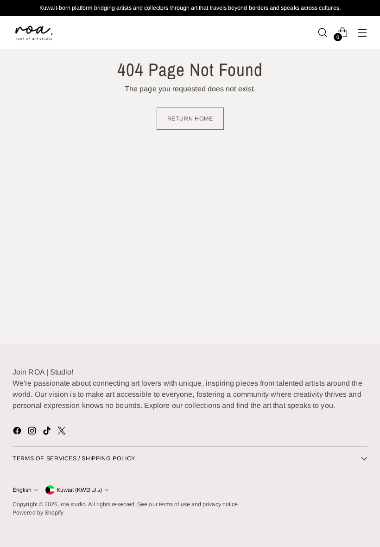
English (22, 490)
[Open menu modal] (362, 32)
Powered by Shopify (38, 512)
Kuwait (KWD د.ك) (79, 490)
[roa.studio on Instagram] (32, 432)
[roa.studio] (33, 32)
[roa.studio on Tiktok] (47, 432)
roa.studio (73, 504)
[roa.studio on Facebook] (18, 432)
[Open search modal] (322, 32)
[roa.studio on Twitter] (62, 432)
